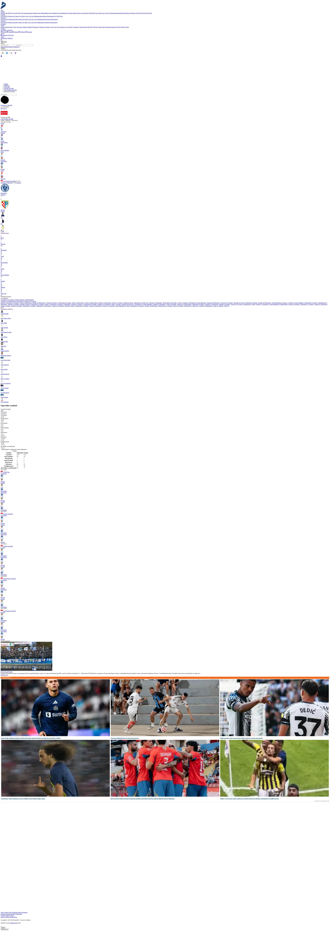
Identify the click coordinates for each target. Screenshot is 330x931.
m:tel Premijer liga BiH (10, 90)
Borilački (29, 27)
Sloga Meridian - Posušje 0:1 (152, 304)
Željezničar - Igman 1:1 (111, 303)
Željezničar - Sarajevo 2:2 (52, 306)
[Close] (1, 926)
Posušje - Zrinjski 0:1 (315, 304)
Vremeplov (76, 27)
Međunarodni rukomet (43, 19)
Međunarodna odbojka (43, 22)
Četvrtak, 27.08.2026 (6, 105)
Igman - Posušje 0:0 (122, 304)
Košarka (15, 32)
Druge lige (21, 13)
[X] (11, 53)
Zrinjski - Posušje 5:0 (21, 304)
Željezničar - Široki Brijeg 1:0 (164, 303)
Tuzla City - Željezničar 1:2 (136, 304)
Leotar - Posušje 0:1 (12, 306)
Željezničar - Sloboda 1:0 (8, 304)
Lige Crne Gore (106, 13)
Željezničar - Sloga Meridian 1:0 (271, 304)
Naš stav (95, 27)
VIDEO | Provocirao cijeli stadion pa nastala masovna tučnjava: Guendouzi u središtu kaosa (249, 798)
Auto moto (19, 27)
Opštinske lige (55, 13)
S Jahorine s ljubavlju (6, 30)
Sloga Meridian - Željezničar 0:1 (304, 303)
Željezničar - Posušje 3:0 (32, 303)
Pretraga (11, 915)
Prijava (4, 41)
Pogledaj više (4, 675)
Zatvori (3, 927)
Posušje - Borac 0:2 (173, 306)
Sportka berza (13, 917)
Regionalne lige (28, 13)
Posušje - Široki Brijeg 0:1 (320, 303)
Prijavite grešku (5, 915)
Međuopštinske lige (46, 13)
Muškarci (6, 85)
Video (70, 27)
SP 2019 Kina (59, 16)
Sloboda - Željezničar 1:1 (302, 304)
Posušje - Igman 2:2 (89, 306)
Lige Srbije (98, 13)
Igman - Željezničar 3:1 (33, 304)
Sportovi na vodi (64, 27)
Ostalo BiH (92, 13)
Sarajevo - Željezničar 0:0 (85, 304)
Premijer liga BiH (5, 13)
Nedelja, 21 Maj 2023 (7, 182)
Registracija (16, 47)
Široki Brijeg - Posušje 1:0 (287, 304)
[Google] (3, 53)
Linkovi (3, 917)
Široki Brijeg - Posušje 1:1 (97, 303)
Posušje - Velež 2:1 (20, 303)
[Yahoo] (16, 53)
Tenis (14, 27)
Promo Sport (101, 27)
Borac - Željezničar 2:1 (77, 306)
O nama (6, 912)
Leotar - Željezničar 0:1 (245, 304)
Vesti (2, 10)
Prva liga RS (14, 13)
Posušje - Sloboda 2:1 (98, 304)
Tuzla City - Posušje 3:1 (149, 303)
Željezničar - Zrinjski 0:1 (219, 304)
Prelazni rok (134, 13)
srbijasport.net (13, 923)
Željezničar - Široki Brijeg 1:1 (159, 306)
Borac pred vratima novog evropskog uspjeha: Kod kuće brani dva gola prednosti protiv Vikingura (143, 798)
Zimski (2, 27)
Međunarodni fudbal (116, 13)
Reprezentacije (126, 13)
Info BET (90, 27)
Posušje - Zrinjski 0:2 (124, 303)
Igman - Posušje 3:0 (259, 303)
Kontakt (13, 914)
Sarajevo (18, 182)
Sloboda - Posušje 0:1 (65, 306)
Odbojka (22, 32)
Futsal (78, 13)
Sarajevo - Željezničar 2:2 (60, 303)
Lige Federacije (84, 13)
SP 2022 (144, 13)
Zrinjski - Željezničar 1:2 (186, 306)
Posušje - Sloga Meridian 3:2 (118, 306)
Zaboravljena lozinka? (7, 47)
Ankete (7, 917)
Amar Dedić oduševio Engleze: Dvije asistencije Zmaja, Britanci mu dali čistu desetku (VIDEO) (31, 738)
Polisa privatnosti (22, 912)
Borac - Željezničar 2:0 (136, 303)
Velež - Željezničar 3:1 (132, 306)
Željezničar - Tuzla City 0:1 (221, 303)
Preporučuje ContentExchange (321, 801)
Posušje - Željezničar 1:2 (24, 306)
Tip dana (126, 27)
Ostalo (17, 16)
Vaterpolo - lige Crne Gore (52, 27)
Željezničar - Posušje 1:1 (57, 304)
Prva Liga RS (4, 19)
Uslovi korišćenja (13, 912)
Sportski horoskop (110, 27)
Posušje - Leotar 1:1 (45, 304)
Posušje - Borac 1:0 (72, 303)
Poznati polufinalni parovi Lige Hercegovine (125, 738)
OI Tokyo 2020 (119, 27)
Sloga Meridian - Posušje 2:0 (205, 303)
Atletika (24, 27)
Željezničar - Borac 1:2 (110, 304)
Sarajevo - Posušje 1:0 (145, 306)
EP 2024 (139, 13)
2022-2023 (7, 87)
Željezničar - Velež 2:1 (84, 303)
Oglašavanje (18, 914)
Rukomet (29, 32)
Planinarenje (35, 27)
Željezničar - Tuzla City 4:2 (103, 306)
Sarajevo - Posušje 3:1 (289, 303)
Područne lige (36, 13)
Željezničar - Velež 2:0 (166, 304)
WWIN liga (6, 472)
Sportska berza (9, 27)
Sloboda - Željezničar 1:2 (8, 303)
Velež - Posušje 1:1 (257, 304)
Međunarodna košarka (40, 16)
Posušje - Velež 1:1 (224, 306)
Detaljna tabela (5, 233)
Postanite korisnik (5, 914)
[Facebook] (7, 53)
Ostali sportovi (83, 27)
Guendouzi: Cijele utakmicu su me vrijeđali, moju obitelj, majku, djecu (23, 798)
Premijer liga (11, 16)
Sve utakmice (4, 298)
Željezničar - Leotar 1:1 (212, 306)
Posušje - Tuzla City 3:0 (232, 304)
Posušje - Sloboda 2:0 (235, 303)
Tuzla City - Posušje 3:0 (199, 306)
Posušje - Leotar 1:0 (178, 303)
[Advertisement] (165, 70)
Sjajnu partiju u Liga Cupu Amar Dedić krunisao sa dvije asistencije (241, 738)
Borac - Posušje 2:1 (206, 304)
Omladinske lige (64, 13)
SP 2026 (149, 13)
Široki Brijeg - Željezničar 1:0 (192, 304)
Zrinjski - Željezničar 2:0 (190, 303)
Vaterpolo (42, 27)
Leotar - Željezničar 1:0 (247, 303)
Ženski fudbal (72, 13)
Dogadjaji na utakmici (7, 309)
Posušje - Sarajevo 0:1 (178, 304)
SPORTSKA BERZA (7, 38)
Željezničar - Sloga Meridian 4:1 (274, 303)
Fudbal (4, 32)
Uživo (4, 108)
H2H (2, 410)
